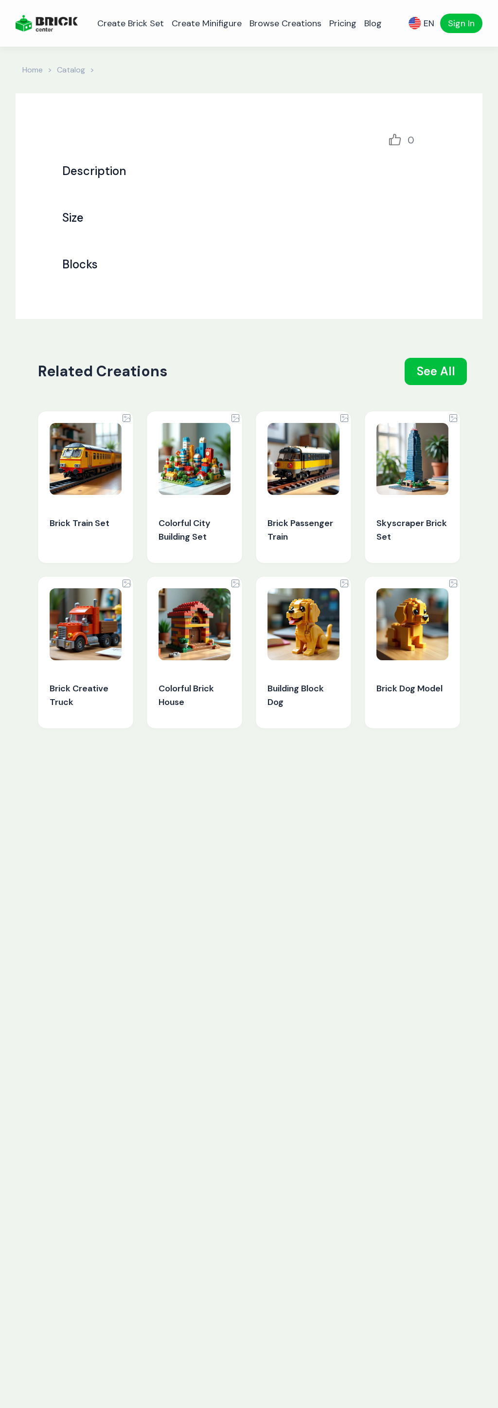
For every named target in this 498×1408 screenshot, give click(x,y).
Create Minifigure (207, 23)
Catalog (71, 70)
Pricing (342, 23)
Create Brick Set (130, 23)
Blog (373, 23)
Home (32, 70)
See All (436, 371)
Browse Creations (285, 23)
